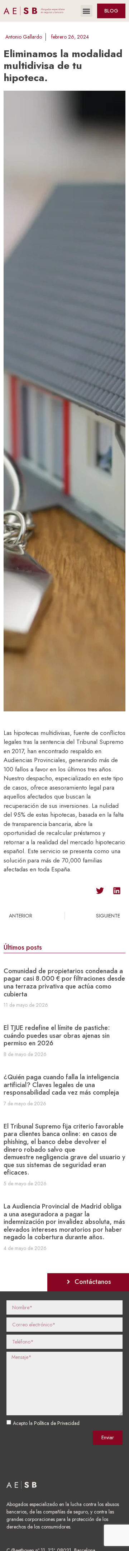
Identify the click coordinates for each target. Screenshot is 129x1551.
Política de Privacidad (57, 1423)
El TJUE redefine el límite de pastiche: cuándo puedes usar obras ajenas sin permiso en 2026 (57, 1035)
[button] (86, 11)
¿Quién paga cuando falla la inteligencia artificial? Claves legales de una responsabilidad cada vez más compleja (61, 1084)
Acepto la (46, 1423)
